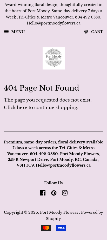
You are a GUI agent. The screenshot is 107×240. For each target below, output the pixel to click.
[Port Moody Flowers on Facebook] (43, 194)
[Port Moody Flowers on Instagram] (65, 194)
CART (96, 32)
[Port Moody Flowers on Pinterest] (54, 194)
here (22, 107)
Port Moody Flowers (59, 212)
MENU (17, 32)
